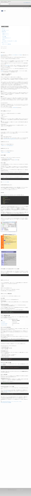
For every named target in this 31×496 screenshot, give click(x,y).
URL (8, 65)
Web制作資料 (27, 2)
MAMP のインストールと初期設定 (5, 152)
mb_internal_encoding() (4, 323)
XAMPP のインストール (5, 33)
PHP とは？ (3, 28)
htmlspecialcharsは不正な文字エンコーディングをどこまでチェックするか (12, 401)
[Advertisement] (15, 18)
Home (24, 2)
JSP (13, 107)
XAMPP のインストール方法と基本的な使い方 (7, 145)
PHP (29, 2)
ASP (15, 107)
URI (5, 65)
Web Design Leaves (6, 1)
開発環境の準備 (4, 31)
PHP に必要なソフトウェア (5, 30)
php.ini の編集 (4, 36)
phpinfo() (3, 39)
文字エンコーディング (4, 42)
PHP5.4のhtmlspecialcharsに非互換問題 (6, 402)
